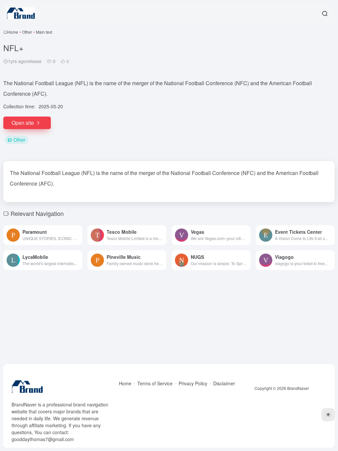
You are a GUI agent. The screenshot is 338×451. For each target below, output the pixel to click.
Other (27, 32)
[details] (78, 235)
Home (12, 32)
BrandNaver (298, 388)
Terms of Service (155, 383)
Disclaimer (224, 383)
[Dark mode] (328, 414)
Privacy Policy (193, 383)
